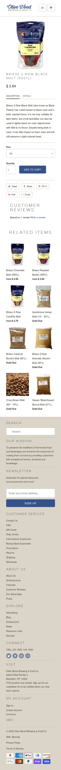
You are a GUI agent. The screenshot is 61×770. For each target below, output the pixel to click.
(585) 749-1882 (25, 649)
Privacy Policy (13, 742)
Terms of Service (15, 748)
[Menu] (42, 7)
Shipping (10, 557)
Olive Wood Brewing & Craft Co (30, 731)
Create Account (14, 710)
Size (8, 146)
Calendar (11, 584)
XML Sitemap (13, 736)
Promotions (12, 548)
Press (9, 598)
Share (29, 186)
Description (13, 95)
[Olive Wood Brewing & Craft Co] (19, 9)
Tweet (14, 186)
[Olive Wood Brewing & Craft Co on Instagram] (21, 655)
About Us (11, 575)
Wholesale (11, 562)
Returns (10, 552)
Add (13, 194)
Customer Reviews (16, 589)
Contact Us (12, 520)
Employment (12, 621)
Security (10, 635)
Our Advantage (14, 594)
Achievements (13, 580)
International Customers (18, 539)
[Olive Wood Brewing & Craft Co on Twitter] (8, 655)
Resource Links (14, 631)
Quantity (10, 163)
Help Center (12, 534)
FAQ (8, 525)
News (9, 626)
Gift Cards (11, 529)
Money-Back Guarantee (18, 543)
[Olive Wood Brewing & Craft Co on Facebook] (15, 655)
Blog (8, 617)
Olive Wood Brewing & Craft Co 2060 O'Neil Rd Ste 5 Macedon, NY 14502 (22, 675)
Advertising (12, 612)
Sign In (9, 705)
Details (27, 95)
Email (27, 194)
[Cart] (51, 7)
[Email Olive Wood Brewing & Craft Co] (27, 655)
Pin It (44, 186)
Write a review (38, 217)
